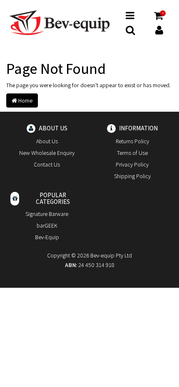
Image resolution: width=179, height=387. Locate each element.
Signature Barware (46, 214)
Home (24, 100)
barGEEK (47, 225)
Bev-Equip (47, 237)
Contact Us (47, 164)
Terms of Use (132, 153)
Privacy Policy (132, 164)
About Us (47, 141)
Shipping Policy (132, 176)
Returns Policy (132, 141)
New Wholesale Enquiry (47, 153)
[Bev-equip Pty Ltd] (59, 22)
